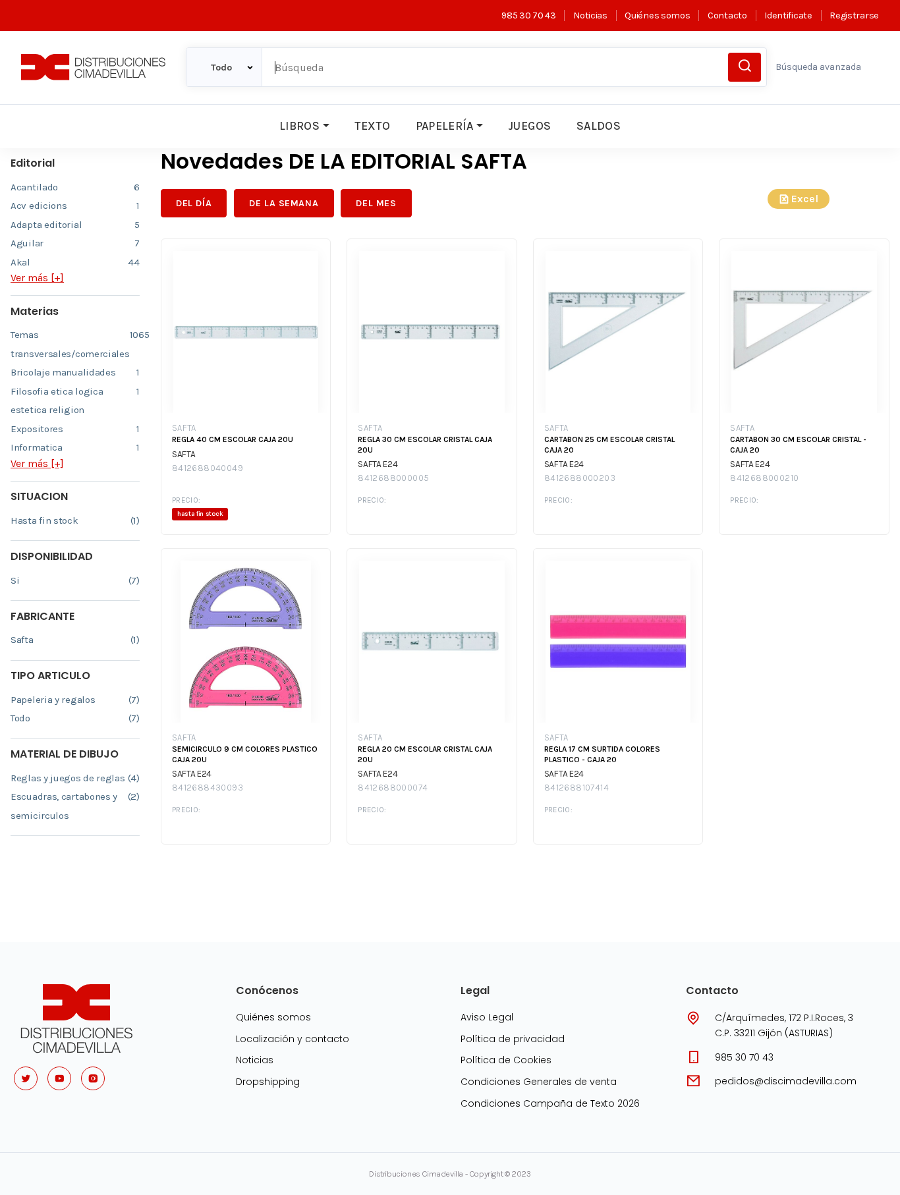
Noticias (590, 15)
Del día (193, 203)
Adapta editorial (75, 225)
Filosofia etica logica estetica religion (75, 400)
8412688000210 (764, 478)
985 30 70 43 (528, 15)
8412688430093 (207, 787)
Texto (372, 125)
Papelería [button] (445, 125)
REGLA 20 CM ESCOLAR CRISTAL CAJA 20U (425, 754)
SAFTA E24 (377, 464)
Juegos (529, 125)
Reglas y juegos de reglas (75, 778)
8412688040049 (207, 468)
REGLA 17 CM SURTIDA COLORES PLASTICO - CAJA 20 (602, 754)
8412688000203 (579, 478)
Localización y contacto (292, 1038)
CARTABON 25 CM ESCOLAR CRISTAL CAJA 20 (609, 445)
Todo (75, 718)
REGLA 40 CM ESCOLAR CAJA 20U (232, 439)
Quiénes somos (657, 15)
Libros (299, 125)
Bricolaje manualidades (75, 372)
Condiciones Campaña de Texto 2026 (550, 1103)
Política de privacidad (513, 1038)
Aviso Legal (487, 1017)
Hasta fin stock (75, 520)
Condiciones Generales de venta (539, 1081)
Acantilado (75, 187)
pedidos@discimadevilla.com (786, 1081)
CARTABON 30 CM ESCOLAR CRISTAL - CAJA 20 (798, 445)
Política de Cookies (506, 1060)
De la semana (283, 203)
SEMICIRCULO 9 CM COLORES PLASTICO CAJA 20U (245, 754)
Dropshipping (268, 1081)
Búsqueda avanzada (818, 66)
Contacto (727, 15)
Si (75, 580)
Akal (75, 262)
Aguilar (75, 243)
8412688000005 (393, 478)
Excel (804, 198)
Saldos (599, 125)
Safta (75, 640)
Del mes (376, 203)
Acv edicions (75, 205)
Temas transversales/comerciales (75, 344)
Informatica (75, 447)
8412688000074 (393, 787)
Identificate (788, 15)
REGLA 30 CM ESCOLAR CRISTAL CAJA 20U (425, 445)
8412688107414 (576, 787)
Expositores (75, 429)
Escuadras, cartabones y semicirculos (75, 806)
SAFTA (184, 428)
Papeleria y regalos (75, 700)
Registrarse (854, 15)
